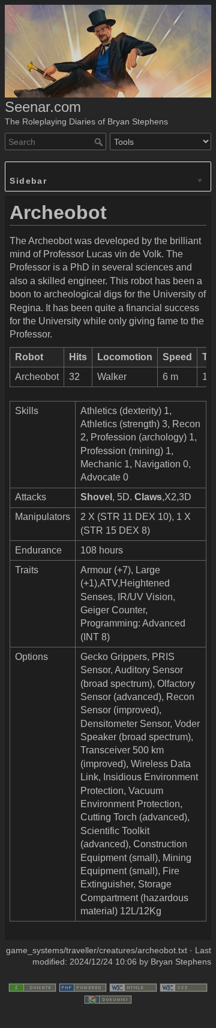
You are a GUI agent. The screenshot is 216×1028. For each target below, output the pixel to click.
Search (100, 142)
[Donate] (32, 986)
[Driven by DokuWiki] (108, 998)
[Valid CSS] (184, 986)
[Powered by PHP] (83, 986)
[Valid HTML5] (133, 986)
